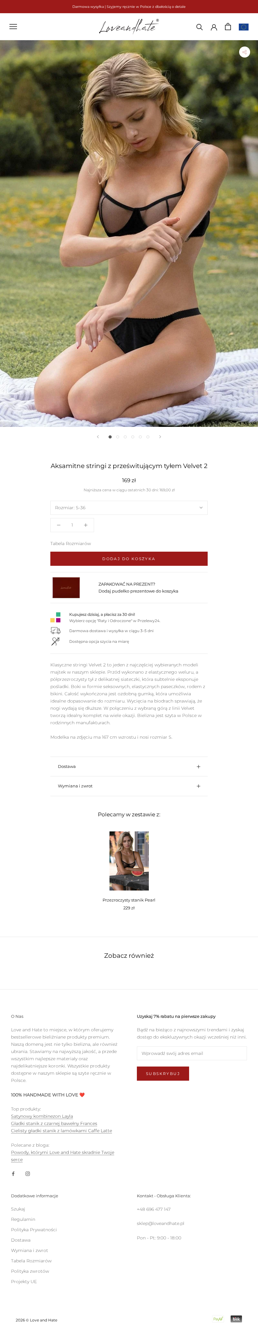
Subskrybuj (163, 1073)
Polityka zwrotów (30, 1271)
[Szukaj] (199, 26)
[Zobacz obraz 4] (132, 436)
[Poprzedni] (98, 436)
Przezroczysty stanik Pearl (129, 899)
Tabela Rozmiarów (70, 543)
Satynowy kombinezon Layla (42, 1116)
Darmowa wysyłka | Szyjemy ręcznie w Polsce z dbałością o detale (129, 6)
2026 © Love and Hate (36, 1320)
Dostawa (67, 766)
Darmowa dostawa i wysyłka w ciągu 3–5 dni (111, 630)
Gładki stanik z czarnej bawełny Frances (54, 1123)
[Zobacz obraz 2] (117, 436)
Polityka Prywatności (34, 1229)
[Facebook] (13, 1173)
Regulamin (23, 1219)
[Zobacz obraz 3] (125, 436)
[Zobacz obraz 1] (110, 436)
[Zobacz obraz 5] (140, 436)
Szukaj (18, 1209)
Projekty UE (24, 1281)
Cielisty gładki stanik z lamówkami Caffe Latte (61, 1130)
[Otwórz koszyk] (228, 26)
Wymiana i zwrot (75, 785)
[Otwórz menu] (13, 26)
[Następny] (160, 436)
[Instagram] (27, 1173)
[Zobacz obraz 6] (147, 436)
